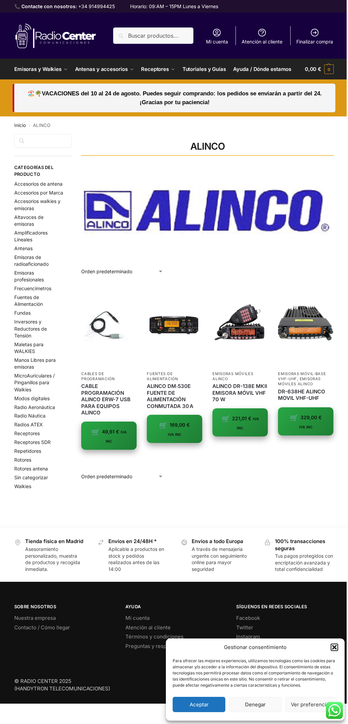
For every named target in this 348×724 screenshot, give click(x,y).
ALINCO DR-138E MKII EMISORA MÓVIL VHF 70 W (239, 393)
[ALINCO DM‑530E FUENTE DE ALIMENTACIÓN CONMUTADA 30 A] (174, 325)
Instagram (248, 636)
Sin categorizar (31, 477)
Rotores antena (31, 468)
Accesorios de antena (38, 184)
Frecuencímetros (32, 288)
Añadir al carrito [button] (109, 460)
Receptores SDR (32, 442)
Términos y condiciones (154, 636)
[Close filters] (74, 138)
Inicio (20, 125)
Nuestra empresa (35, 618)
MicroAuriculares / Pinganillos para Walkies (34, 382)
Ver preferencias (311, 704)
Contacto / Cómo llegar (42, 627)
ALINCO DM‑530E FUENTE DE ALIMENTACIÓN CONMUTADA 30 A (170, 396)
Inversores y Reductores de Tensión (30, 328)
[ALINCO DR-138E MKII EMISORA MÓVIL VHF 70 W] (240, 325)
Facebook (248, 618)
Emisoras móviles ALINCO (299, 381)
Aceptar (199, 704)
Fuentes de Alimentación (162, 376)
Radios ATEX (28, 424)
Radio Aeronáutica (34, 407)
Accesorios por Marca (38, 193)
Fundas (22, 313)
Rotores (22, 460)
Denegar (255, 704)
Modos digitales (32, 398)
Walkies (22, 486)
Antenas (23, 248)
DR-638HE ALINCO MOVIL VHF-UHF (301, 395)
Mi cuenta (217, 41)
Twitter (244, 627)
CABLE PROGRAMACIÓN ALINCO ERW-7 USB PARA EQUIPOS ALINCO (105, 399)
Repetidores (27, 451)
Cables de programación (98, 376)
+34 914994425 (96, 6)
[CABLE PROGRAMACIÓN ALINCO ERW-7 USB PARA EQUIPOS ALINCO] (109, 325)
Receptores (27, 433)
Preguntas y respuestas (153, 646)
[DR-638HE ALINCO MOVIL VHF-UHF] (305, 325)
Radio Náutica (30, 416)
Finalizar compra (314, 41)
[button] (334, 647)
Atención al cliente (262, 41)
